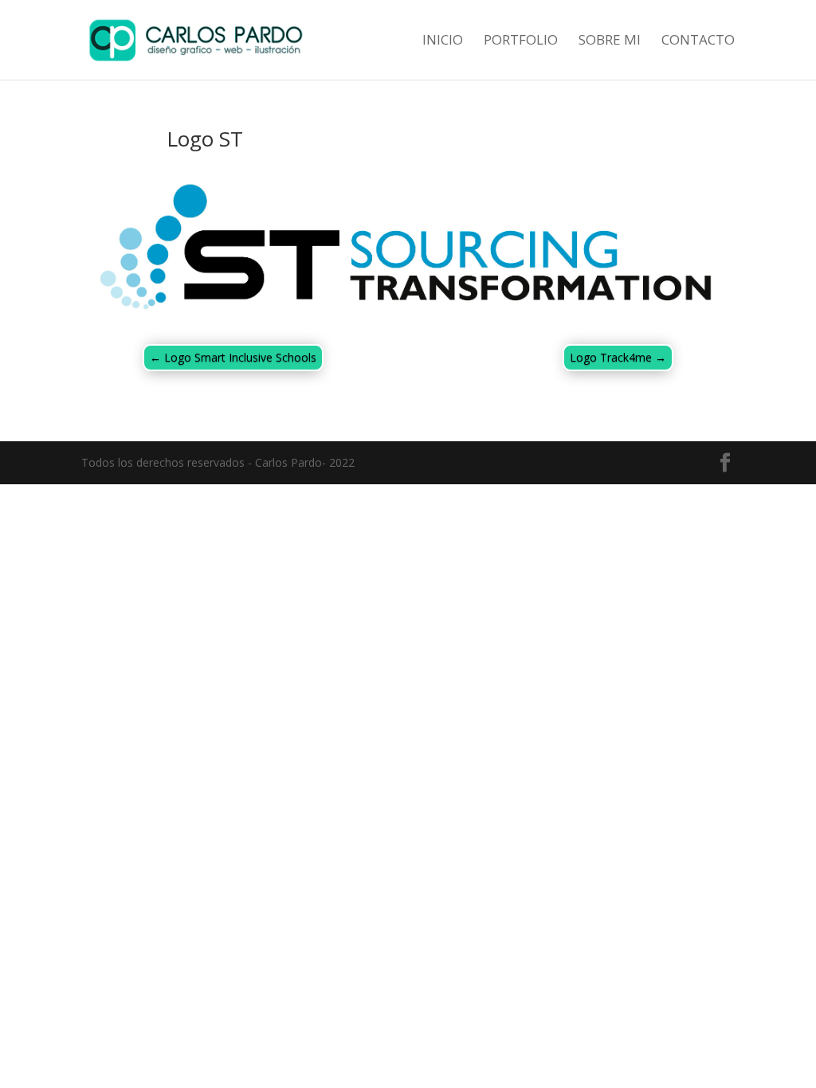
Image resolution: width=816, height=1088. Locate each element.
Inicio (442, 41)
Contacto (698, 41)
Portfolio (521, 41)
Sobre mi (610, 41)
